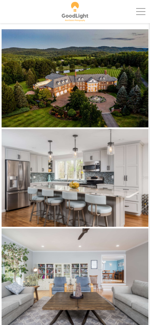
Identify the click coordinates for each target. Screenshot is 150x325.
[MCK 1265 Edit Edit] (75, 178)
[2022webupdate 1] (75, 78)
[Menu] (140, 11)
